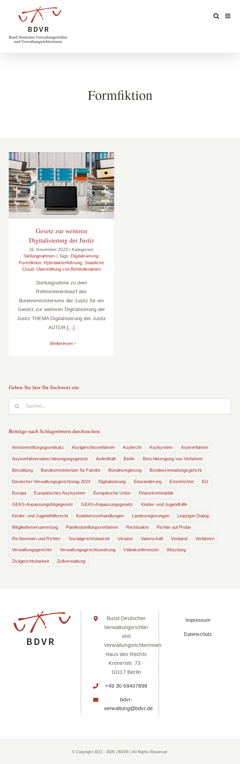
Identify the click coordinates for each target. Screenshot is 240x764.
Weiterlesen (61, 343)
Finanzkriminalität (156, 492)
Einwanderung (148, 481)
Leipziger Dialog (193, 515)
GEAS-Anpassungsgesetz (107, 504)
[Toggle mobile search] (216, 16)
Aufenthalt (106, 458)
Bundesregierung (125, 470)
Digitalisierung (84, 255)
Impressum (198, 620)
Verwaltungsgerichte (32, 549)
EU (205, 481)
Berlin (129, 458)
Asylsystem (161, 447)
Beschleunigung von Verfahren (173, 458)
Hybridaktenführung (63, 262)
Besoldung (22, 470)
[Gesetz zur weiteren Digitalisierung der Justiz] (61, 185)
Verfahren (204, 538)
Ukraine (125, 538)
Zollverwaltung (71, 561)
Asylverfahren (194, 447)
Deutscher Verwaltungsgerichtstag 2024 (51, 481)
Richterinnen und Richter (36, 538)
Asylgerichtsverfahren (93, 447)
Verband (179, 538)
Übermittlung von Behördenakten (68, 269)
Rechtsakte (137, 527)
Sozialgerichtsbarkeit (88, 538)
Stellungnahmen (39, 255)
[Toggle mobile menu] (228, 16)
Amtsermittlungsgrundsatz (38, 447)
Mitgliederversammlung (35, 527)
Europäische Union (112, 492)
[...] (71, 327)
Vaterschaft (152, 538)
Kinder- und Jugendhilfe (164, 504)
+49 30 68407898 (126, 686)
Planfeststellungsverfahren (92, 527)
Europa (19, 492)
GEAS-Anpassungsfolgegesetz (42, 504)
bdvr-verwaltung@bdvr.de (126, 704)
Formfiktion (30, 262)
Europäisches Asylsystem (59, 492)
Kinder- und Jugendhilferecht (40, 515)
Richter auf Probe (174, 527)
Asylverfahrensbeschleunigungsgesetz (50, 458)
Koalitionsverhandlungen (100, 515)
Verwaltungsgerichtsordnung (87, 549)
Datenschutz (198, 634)
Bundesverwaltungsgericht (176, 470)
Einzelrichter (181, 481)
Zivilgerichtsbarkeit (30, 561)
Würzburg (176, 549)
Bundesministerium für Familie (70, 470)
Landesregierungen (150, 515)
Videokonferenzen (141, 549)
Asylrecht (132, 447)
